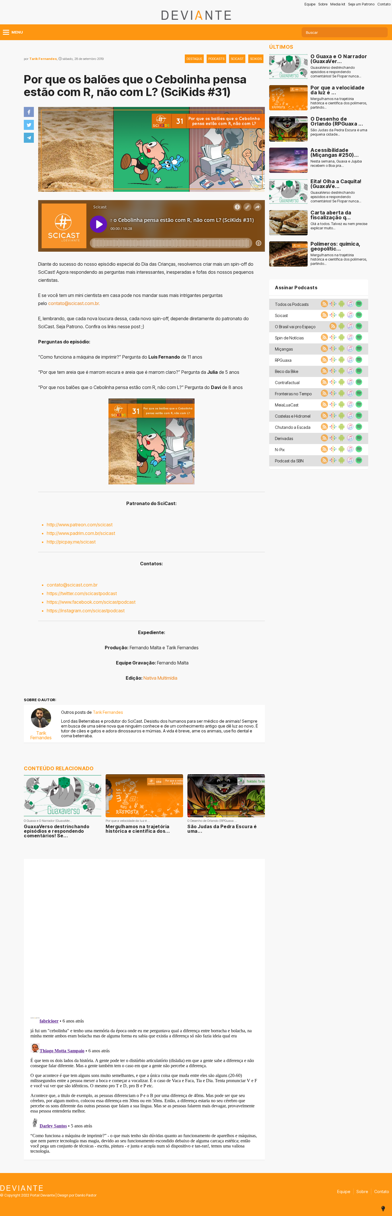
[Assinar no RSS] (323, 305)
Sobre (322, 4)
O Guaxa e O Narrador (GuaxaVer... (339, 58)
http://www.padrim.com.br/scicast (81, 533)
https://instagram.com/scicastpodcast (86, 610)
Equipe (309, 4)
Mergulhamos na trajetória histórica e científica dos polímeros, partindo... (339, 103)
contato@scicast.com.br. (74, 303)
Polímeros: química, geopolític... (335, 246)
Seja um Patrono (361, 4)
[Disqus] (144, 934)
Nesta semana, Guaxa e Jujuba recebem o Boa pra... (336, 163)
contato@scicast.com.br (72, 585)
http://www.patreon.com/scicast (79, 524)
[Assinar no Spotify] (358, 305)
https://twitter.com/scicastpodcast (82, 593)
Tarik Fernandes (43, 59)
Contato (384, 4)
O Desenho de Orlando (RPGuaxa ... (337, 121)
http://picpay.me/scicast (71, 542)
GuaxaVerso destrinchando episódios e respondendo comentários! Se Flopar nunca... (336, 71)
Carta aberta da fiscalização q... (331, 215)
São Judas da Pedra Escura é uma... (222, 829)
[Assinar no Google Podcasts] (332, 305)
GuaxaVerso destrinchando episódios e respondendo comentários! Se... (56, 831)
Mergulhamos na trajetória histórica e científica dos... (138, 829)
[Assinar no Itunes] (349, 305)
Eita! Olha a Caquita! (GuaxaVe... (336, 183)
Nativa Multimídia (160, 678)
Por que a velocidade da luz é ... (337, 90)
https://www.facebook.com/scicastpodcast (91, 602)
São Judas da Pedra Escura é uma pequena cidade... (339, 132)
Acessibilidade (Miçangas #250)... (335, 152)
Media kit (337, 4)
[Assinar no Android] (341, 305)
